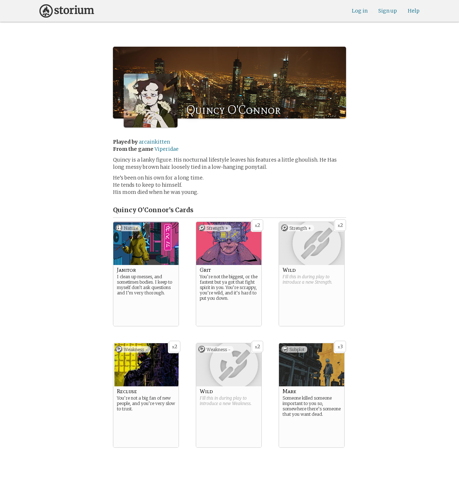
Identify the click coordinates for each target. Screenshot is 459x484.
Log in (360, 11)
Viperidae (167, 149)
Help (414, 11)
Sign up (387, 11)
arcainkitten (154, 142)
